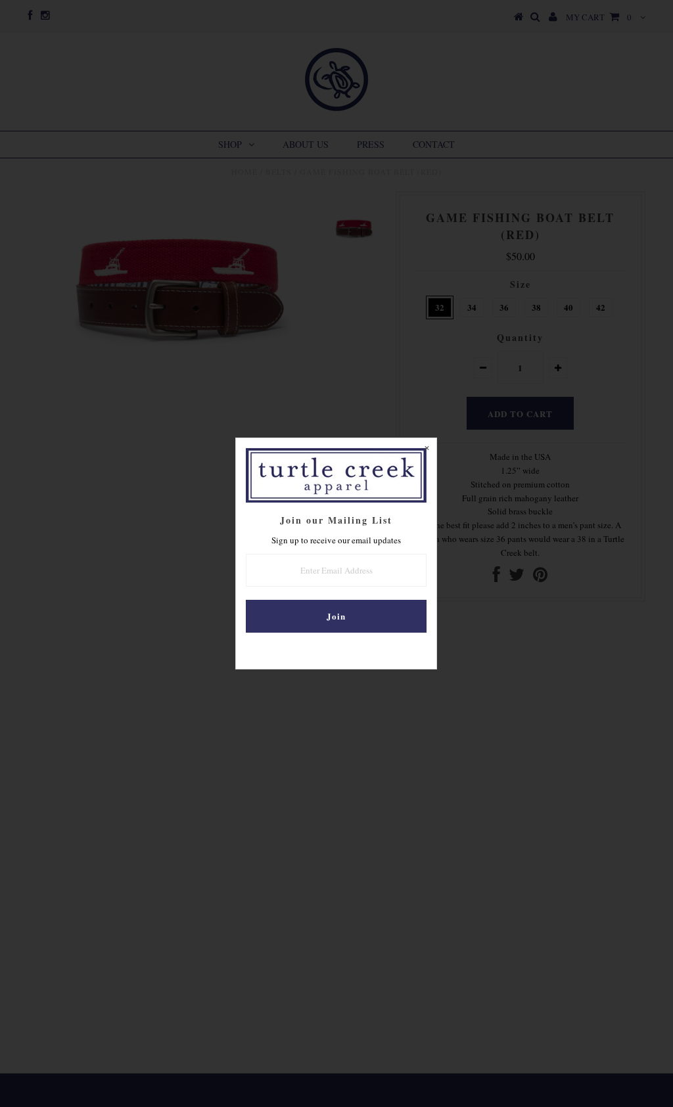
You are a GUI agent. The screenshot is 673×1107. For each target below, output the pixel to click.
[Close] (426, 448)
